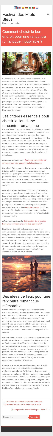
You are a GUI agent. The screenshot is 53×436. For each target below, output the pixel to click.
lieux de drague (32, 207)
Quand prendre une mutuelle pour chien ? (30, 410)
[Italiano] (30, 8)
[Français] (16, 8)
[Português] (33, 8)
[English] (19, 8)
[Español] (23, 8)
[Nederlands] (37, 8)
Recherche (34, 417)
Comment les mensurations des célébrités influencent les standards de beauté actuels (23, 402)
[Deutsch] (26, 8)
